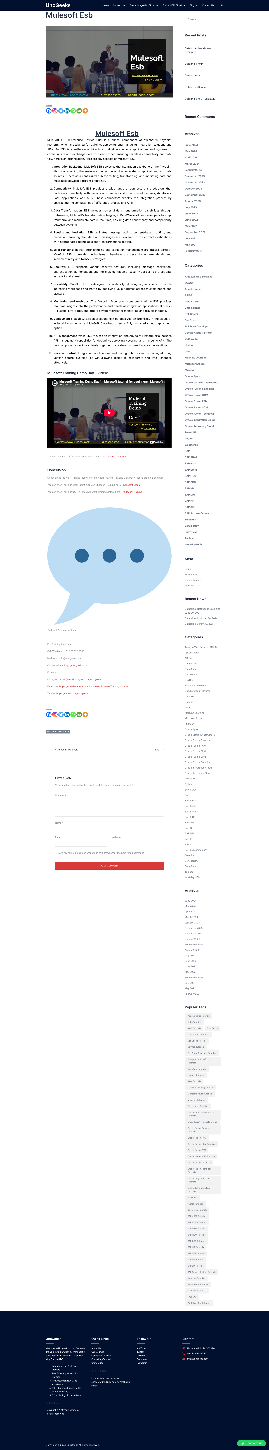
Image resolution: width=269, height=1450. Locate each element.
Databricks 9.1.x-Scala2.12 (200, 98)
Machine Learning (196, 357)
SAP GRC (190, 482)
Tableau (189, 538)
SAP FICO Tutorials (197, 1235)
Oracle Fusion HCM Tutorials (201, 1144)
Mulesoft (190, 370)
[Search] (222, 5)
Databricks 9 (192, 75)
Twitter (140, 1351)
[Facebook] (49, 111)
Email (59, 837)
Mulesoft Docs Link (116, 456)
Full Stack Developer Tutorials (202, 1053)
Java (187, 351)
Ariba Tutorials (194, 1022)
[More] (85, 111)
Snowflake (191, 532)
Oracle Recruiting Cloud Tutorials (199, 1190)
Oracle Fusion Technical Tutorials (199, 1170)
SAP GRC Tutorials (196, 1241)
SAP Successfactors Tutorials (202, 1272)
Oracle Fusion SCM (196, 407)
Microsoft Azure (195, 363)
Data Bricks (192, 301)
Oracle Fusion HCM (196, 394)
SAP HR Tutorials (196, 1247)
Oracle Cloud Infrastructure (201, 382)
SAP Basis (191, 463)
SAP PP (189, 500)
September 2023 (195, 194)
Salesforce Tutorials (197, 1210)
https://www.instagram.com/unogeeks (80, 679)
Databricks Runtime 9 (197, 87)
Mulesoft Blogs (131, 484)
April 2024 (191, 157)
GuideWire (191, 338)
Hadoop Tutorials (196, 1075)
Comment (61, 795)
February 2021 (193, 250)
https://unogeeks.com (76, 665)
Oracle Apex (192, 376)
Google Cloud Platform (198, 332)
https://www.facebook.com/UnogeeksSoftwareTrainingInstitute (93, 686)
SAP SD (189, 507)
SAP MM (190, 494)
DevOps (190, 320)
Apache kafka (193, 289)
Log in (188, 568)
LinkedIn (141, 1355)
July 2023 (191, 207)
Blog (192, 5)
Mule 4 (157, 749)
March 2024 (192, 163)
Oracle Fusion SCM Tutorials (201, 1156)
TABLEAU (192, 1297)
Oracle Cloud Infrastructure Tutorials (201, 1114)
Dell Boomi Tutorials (197, 1040)
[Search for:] (203, 19)
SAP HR (189, 488)
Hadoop (189, 345)
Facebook (142, 1359)
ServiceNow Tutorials (198, 1284)
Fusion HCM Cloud (172, 5)
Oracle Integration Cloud (142, 5)
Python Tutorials (195, 1204)
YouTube (141, 1348)
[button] (251, 1443)
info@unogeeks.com (197, 1358)
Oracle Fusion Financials (199, 388)
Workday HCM (193, 544)
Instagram (142, 1363)
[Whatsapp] (73, 111)
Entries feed (191, 574)
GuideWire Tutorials (197, 1069)
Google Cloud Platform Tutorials (199, 1061)
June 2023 (191, 213)
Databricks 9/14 (194, 63)
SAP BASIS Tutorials (197, 1222)
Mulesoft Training (132, 491)
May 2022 (191, 226)
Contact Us (208, 5)
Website (116, 837)
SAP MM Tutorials (196, 1253)
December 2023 (195, 176)
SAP (187, 451)
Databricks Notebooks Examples (198, 50)
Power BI (190, 432)
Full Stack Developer (197, 326)
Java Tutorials (194, 1081)
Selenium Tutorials (196, 1278)
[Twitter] (61, 111)
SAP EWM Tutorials (197, 1228)
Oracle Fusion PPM (196, 401)
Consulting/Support (101, 1359)
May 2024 (191, 151)
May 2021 (191, 244)
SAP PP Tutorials (195, 1259)
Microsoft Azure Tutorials (200, 1093)
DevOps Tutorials (196, 1047)
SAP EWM (191, 469)
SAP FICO (190, 475)
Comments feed (193, 580)
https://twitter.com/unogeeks (72, 693)
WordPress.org (193, 585)
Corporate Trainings (101, 1355)
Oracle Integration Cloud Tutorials (199, 1180)
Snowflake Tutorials (197, 1290)
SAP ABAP (191, 457)
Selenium (190, 519)
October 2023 (193, 188)
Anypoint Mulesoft (68, 749)
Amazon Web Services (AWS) (201, 647)
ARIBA (189, 295)
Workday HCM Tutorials (199, 1303)
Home (106, 5)
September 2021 (195, 232)
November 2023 (195, 182)
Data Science (193, 307)
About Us (96, 1348)
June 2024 (191, 145)
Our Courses (97, 1351)
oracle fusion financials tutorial (202, 1122)
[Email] (79, 111)
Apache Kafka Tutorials (199, 1016)
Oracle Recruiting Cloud (199, 426)
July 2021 (190, 238)
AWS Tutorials (194, 1028)
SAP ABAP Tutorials (197, 1216)
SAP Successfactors (197, 513)
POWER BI (192, 1197)
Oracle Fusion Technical (199, 413)
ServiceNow (192, 525)
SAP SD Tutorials (196, 1266)
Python (189, 438)
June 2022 (191, 219)
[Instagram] (55, 111)
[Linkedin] (67, 111)
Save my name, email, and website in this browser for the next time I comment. (101, 852)
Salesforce (191, 444)
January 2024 (193, 169)
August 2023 (193, 201)
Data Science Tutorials (198, 1034)
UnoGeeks (58, 5)
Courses (117, 5)
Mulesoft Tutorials (58, 731)
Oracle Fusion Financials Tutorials (199, 1130)
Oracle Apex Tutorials (198, 1106)
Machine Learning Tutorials (201, 1087)
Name (59, 822)
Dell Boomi (191, 314)
